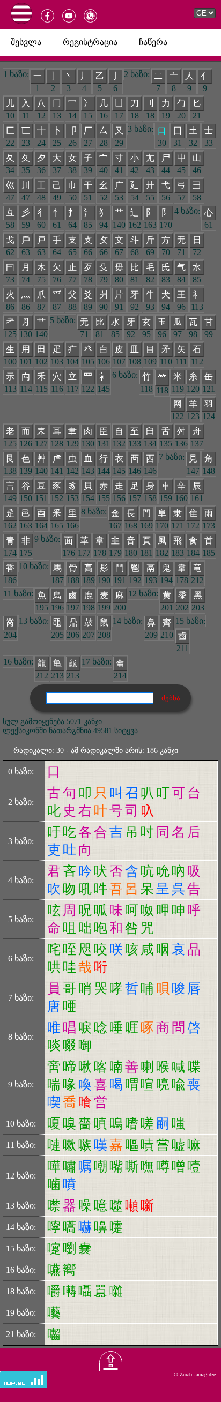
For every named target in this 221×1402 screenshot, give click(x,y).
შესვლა (26, 42)
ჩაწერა (153, 42)
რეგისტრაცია (90, 42)
